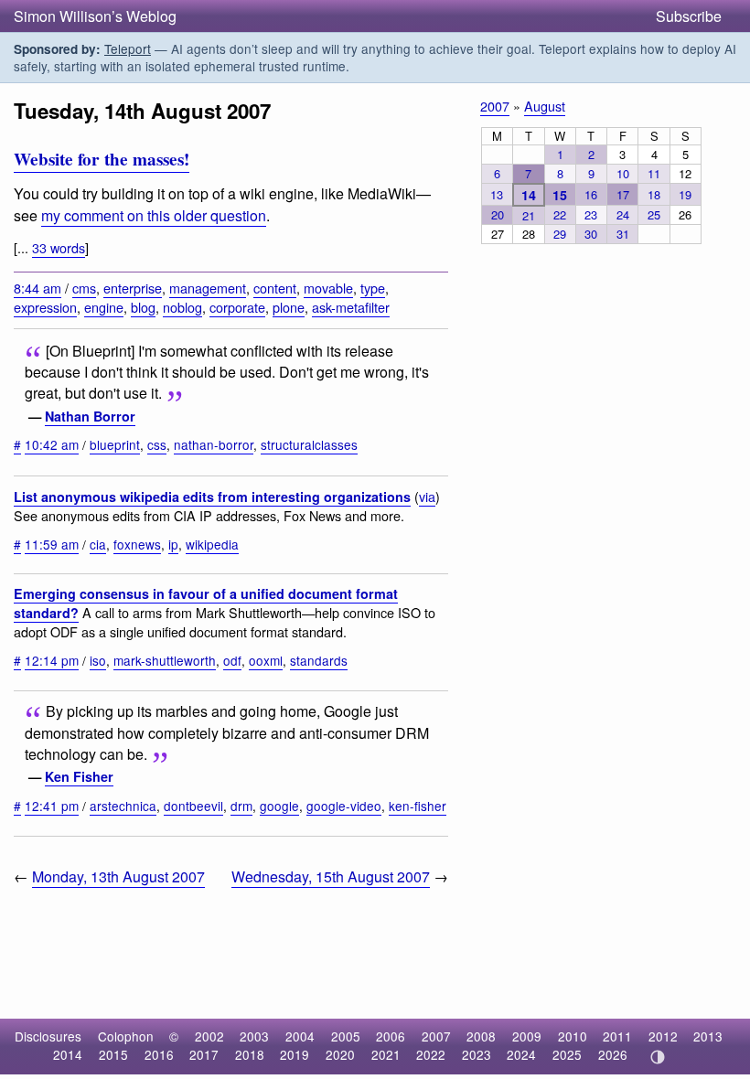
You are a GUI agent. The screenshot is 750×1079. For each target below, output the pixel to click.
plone (289, 306)
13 (496, 194)
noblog (182, 306)
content (274, 287)
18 (654, 194)
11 (654, 173)
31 (622, 233)
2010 (572, 1036)
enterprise (132, 287)
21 (528, 215)
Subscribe (689, 16)
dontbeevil (193, 805)
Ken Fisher (79, 776)
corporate (237, 306)
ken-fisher (417, 805)
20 (497, 214)
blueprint (115, 444)
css (156, 444)
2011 (617, 1036)
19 (685, 194)
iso (98, 660)
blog (143, 306)
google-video (343, 805)
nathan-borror (213, 444)
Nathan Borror (90, 416)
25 (654, 214)
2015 (113, 1054)
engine (103, 306)
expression (45, 306)
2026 (612, 1054)
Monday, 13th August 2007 (118, 876)
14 (528, 195)
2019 (294, 1054)
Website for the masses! (101, 159)
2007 (494, 105)
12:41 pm (52, 805)
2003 (254, 1036)
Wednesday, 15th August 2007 (330, 876)
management (207, 287)
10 (622, 173)
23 (590, 214)
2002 (209, 1036)
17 (622, 194)
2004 (300, 1036)
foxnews (137, 544)
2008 (481, 1036)
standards (319, 660)
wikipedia (212, 544)
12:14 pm (52, 660)
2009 (526, 1036)
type (372, 287)
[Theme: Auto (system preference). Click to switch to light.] (657, 1057)
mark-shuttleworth (164, 660)
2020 (340, 1054)
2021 (386, 1054)
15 (559, 195)
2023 (476, 1054)
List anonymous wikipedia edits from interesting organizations (212, 496)
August (544, 105)
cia (98, 544)
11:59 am (52, 544)
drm (241, 805)
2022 (430, 1054)
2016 (159, 1054)
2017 (204, 1054)
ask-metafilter (351, 306)
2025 (567, 1054)
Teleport (127, 48)
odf (232, 660)
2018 (249, 1054)
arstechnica (123, 805)
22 (559, 214)
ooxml (266, 660)
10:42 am (52, 444)
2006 (390, 1036)
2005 (345, 1036)
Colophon (126, 1036)
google (279, 805)
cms (84, 287)
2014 (67, 1054)
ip (173, 544)
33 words (58, 247)
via (427, 496)
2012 (663, 1036)
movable (328, 287)
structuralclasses (309, 444)
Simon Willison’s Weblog (95, 16)
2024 (521, 1054)
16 (590, 194)
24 (622, 214)
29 (559, 233)
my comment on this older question (153, 215)
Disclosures (48, 1036)
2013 (708, 1036)
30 (590, 233)
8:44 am (37, 287)
